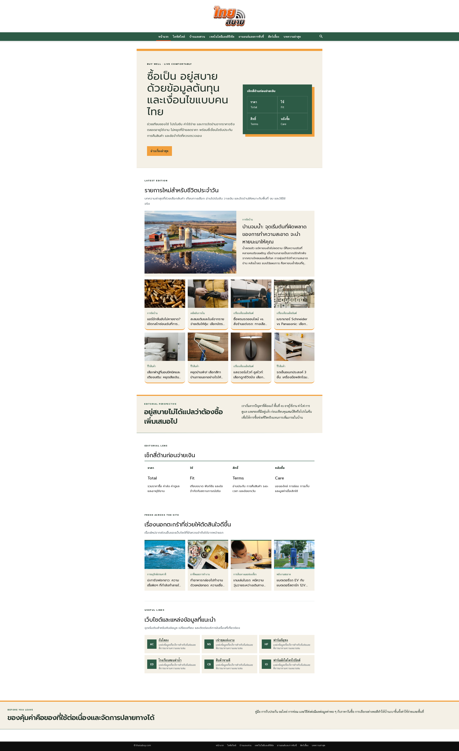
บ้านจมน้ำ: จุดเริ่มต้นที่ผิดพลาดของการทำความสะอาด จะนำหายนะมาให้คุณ (274, 234)
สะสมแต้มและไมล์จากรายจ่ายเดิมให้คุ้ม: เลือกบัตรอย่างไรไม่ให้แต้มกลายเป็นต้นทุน (207, 327)
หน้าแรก (163, 36)
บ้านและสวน (197, 36)
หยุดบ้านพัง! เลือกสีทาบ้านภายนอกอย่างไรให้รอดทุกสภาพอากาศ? (205, 377)
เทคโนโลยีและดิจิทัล (221, 36)
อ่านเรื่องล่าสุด (159, 151)
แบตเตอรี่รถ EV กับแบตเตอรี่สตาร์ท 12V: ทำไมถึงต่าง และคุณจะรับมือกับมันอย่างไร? (292, 588)
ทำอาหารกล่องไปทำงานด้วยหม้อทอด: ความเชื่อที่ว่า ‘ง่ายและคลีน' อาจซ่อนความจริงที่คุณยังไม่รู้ (208, 588)
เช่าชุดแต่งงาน (225, 640)
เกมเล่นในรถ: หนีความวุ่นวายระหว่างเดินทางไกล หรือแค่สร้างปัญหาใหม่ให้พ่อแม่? (249, 588)
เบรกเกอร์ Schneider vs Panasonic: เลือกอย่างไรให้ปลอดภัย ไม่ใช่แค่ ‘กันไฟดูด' (293, 327)
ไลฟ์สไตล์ (179, 36)
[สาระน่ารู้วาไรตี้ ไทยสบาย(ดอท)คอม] (229, 16)
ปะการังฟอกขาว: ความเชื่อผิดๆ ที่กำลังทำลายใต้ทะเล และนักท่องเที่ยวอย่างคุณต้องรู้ (164, 588)
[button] (321, 37)
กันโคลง (164, 640)
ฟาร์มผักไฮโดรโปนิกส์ (286, 660)
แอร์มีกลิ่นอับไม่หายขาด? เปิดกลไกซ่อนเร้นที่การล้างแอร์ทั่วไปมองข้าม (164, 324)
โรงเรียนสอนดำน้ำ (170, 660)
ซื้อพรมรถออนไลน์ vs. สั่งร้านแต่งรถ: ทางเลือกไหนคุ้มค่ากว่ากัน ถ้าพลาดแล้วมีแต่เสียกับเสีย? (251, 327)
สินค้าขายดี (223, 660)
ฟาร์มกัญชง (280, 640)
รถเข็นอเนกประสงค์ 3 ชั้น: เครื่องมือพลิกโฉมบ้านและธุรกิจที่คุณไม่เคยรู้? (293, 380)
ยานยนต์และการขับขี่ (251, 36)
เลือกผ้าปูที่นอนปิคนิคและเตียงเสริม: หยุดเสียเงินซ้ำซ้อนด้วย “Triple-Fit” (164, 377)
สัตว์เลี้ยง (273, 36)
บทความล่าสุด (292, 36)
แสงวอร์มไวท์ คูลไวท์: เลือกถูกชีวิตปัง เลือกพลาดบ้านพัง (248, 377)
